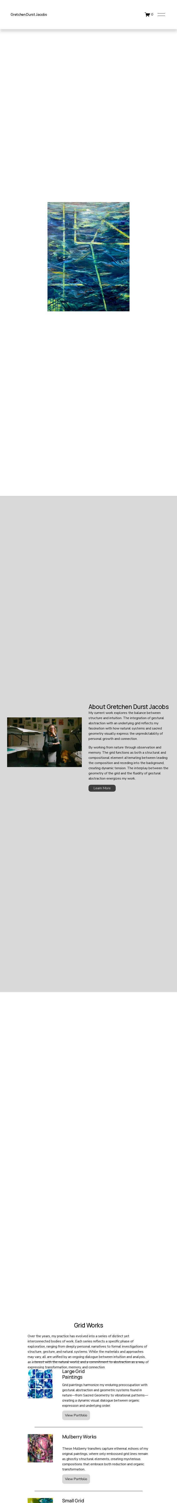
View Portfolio (76, 1415)
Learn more (102, 788)
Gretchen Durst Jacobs (29, 14)
